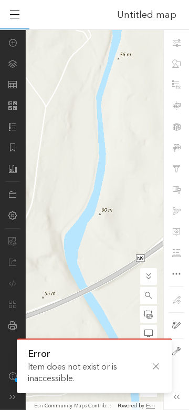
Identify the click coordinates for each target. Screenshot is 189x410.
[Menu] (14, 14)
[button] (148, 295)
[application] (94, 219)
